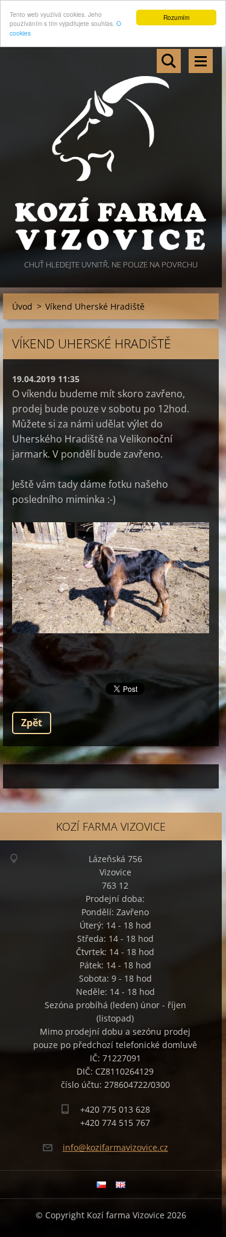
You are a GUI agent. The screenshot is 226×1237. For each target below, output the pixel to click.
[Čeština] (101, 1184)
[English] (120, 1184)
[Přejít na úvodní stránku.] (111, 148)
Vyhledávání (169, 61)
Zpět (31, 722)
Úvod (22, 306)
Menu (201, 61)
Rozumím (176, 17)
